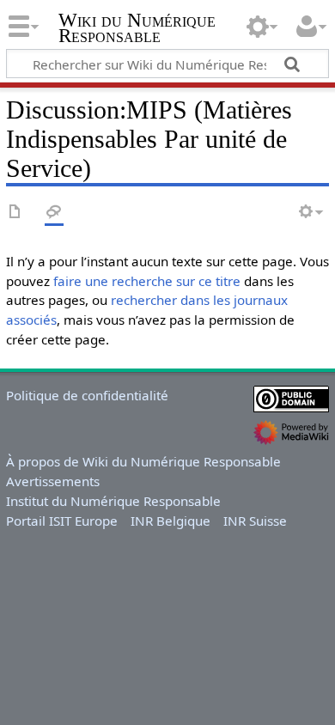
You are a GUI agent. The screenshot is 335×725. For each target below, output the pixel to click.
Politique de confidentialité (87, 395)
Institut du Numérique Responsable (113, 500)
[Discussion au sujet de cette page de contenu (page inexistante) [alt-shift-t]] (54, 212)
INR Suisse (255, 520)
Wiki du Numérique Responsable (137, 29)
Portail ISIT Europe (62, 520)
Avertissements (53, 481)
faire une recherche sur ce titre (147, 280)
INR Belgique (170, 520)
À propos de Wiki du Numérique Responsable (143, 461)
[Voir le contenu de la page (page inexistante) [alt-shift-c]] (15, 212)
